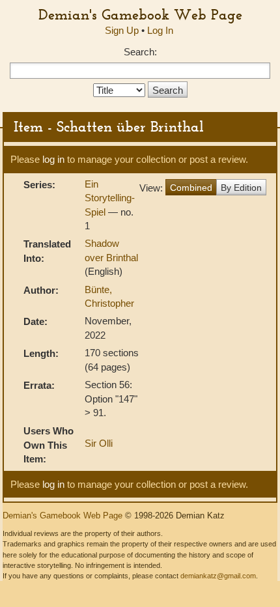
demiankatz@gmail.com (218, 576)
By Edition (241, 187)
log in (53, 159)
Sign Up (122, 30)
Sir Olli (99, 443)
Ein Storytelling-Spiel (110, 198)
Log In (160, 30)
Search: (140, 51)
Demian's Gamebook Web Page (140, 14)
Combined (191, 187)
